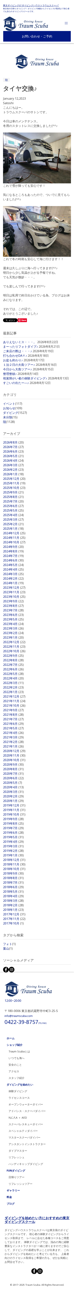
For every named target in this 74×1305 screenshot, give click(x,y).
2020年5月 (12, 783)
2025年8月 (13, 497)
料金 (9, 1197)
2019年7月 (13, 828)
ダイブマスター (18, 1150)
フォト (9, 944)
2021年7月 (13, 719)
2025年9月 (13, 492)
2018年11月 (14, 864)
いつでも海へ (16, 1058)
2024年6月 (13, 560)
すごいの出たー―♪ (16, 383)
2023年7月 (13, 610)
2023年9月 (13, 601)
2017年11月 (14, 919)
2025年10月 (14, 488)
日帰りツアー (16, 1177)
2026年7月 (13, 447)
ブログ (11, 1203)
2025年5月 (13, 510)
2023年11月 (14, 592)
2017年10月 (13, 923)
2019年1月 (13, 855)
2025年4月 (13, 515)
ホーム (11, 1038)
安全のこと (15, 1064)
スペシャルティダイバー (23, 1131)
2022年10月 (14, 651)
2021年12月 (14, 696)
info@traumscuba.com (19, 1016)
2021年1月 (13, 746)
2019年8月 (13, 823)
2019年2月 (13, 851)
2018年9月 (13, 873)
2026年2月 (13, 470)
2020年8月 (13, 769)
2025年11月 (14, 483)
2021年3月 (13, 737)
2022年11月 (14, 646)
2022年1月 (13, 692)
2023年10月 (14, 597)
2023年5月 (13, 619)
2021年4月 (13, 733)
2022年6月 (13, 669)
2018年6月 (13, 887)
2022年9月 (13, 656)
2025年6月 (13, 506)
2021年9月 (13, 710)
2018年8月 (13, 878)
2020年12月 (14, 751)
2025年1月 (13, 528)
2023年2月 (13, 633)
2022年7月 (13, 665)
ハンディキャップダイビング (26, 1164)
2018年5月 (13, 891)
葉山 (8, 948)
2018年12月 (14, 860)
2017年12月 (14, 914)
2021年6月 (13, 724)
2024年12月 (14, 533)
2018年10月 (14, 869)
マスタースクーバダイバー (24, 1137)
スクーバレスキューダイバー (26, 1124)
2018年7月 (13, 882)
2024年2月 (13, 578)
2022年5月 (13, 674)
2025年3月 (13, 519)
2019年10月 (14, 814)
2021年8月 (13, 715)
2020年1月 (13, 801)
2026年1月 (13, 474)
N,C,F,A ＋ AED (18, 1117)
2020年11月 (14, 755)
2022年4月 (13, 678)
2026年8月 (13, 442)
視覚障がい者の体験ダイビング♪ (25, 378)
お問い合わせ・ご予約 (37, 36)
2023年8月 (13, 606)
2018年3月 (13, 901)
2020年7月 (13, 774)
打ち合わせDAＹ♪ (15, 356)
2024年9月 (13, 547)
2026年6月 (13, 451)
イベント (12, 404)
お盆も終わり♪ (13, 360)
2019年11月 (14, 810)
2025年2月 (13, 524)
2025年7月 (13, 501)
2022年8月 (13, 660)
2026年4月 (13, 460)
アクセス (14, 1071)
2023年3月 (13, 628)
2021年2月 (13, 742)
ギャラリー (13, 1190)
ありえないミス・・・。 (19, 342)
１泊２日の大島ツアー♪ (19, 365)
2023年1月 (13, 637)
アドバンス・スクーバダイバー (27, 1111)
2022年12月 (14, 642)
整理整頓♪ (10, 374)
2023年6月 (13, 615)
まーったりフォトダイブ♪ (20, 346)
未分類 (10, 417)
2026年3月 (13, 465)
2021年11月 (14, 701)
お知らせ (12, 408)
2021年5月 (13, 728)
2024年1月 (13, 583)
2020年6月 (13, 778)
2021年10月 (14, 705)
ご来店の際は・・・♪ (17, 351)
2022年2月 (13, 687)
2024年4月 (13, 569)
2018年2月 (13, 905)
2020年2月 (13, 796)
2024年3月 (13, 574)
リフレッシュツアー (20, 1184)
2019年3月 (13, 846)
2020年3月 (13, 792)
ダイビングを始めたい (20, 1084)
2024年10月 (14, 542)
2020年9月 (13, 764)
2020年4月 (13, 787)
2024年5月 (13, 565)
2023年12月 (14, 587)
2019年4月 (13, 842)
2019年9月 (13, 819)
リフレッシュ (16, 1157)
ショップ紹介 (15, 1045)
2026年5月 (13, 456)
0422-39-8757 (25, 1021)
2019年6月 (13, 832)
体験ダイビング (18, 1091)
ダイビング (15, 413)
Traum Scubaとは (19, 1051)
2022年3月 (13, 683)
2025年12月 (14, 479)
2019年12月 (14, 805)
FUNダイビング (16, 1170)
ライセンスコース (19, 1098)
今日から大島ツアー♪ (17, 369)
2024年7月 (13, 556)
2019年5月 (13, 837)
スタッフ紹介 (16, 1078)
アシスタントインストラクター (27, 1144)
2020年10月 (14, 760)
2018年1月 (13, 910)
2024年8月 (13, 551)
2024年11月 (14, 538)
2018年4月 (13, 896)
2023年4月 (13, 624)
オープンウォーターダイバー (26, 1104)
